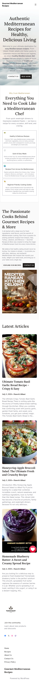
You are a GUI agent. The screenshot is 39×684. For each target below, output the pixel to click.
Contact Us (29, 265)
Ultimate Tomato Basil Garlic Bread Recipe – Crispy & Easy (16, 385)
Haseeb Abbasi (19, 394)
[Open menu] (35, 4)
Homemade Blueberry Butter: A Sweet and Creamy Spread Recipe (16, 560)
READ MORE (26, 76)
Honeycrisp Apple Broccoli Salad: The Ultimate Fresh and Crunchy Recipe (18, 471)
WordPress (24, 678)
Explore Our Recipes (12, 265)
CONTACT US (13, 76)
